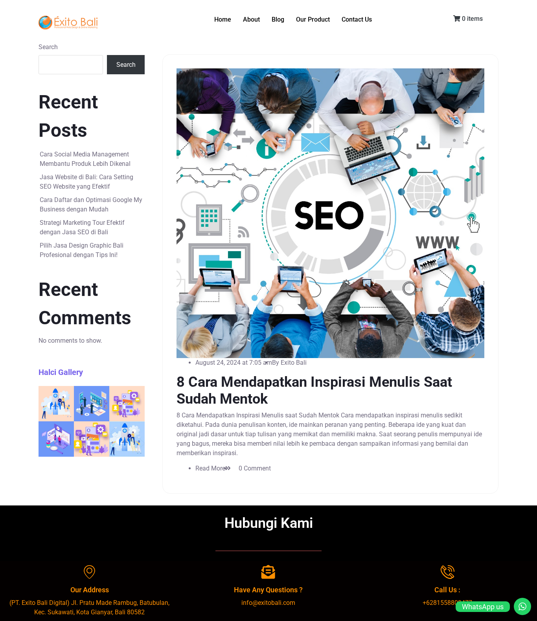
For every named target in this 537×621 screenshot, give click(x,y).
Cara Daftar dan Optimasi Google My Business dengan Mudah (91, 204)
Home (222, 19)
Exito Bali (294, 362)
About (251, 19)
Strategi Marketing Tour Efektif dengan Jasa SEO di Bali (82, 227)
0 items (471, 18)
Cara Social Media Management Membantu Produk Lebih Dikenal (85, 159)
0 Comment (255, 468)
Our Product (313, 19)
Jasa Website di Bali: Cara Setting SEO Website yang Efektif (86, 181)
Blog (278, 19)
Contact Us (357, 19)
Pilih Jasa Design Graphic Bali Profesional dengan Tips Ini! (81, 250)
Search (48, 47)
